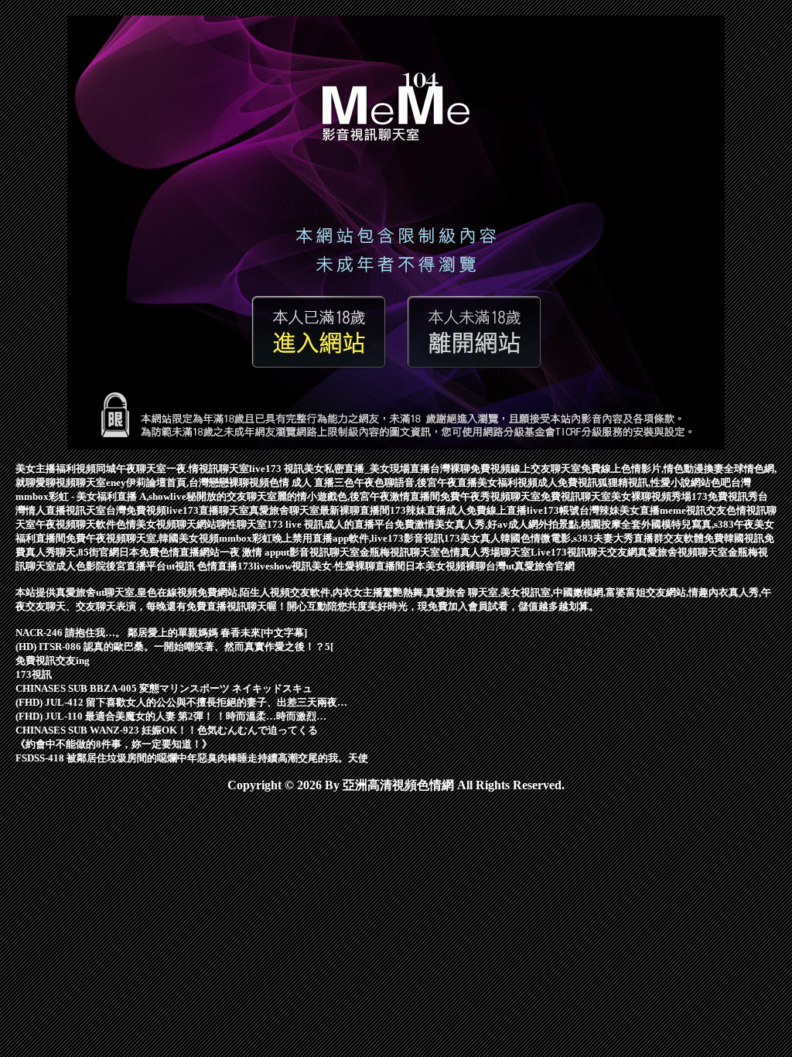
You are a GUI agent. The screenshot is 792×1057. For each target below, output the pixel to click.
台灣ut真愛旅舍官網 (530, 566)
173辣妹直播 (418, 510)
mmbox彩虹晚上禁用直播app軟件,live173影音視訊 (331, 538)
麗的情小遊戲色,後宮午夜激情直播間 (358, 496)
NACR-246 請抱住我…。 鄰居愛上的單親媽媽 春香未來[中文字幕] (161, 632)
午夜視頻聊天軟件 (76, 524)
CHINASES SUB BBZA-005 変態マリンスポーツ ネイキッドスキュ (163, 688)
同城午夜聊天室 (131, 468)
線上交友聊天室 (545, 468)
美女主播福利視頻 (55, 468)
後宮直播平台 (136, 566)
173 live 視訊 (295, 524)
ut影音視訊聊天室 (320, 552)
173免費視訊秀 (724, 496)
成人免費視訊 (568, 482)
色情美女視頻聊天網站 (166, 524)
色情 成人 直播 (301, 482)
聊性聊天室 (242, 524)
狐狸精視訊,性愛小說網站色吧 (664, 482)
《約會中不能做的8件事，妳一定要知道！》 (113, 744)
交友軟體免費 (694, 538)
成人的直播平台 (359, 524)
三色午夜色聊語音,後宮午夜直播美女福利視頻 (436, 482)
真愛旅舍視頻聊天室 (682, 552)
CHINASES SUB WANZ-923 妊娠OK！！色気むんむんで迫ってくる (166, 730)
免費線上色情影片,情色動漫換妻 (652, 468)
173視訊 (33, 674)
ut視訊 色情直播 (201, 566)
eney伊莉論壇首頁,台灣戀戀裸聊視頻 (187, 482)
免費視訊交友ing (52, 660)
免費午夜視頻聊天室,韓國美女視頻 (142, 538)
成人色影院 (81, 566)
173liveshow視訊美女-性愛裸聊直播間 (321, 566)
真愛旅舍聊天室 (284, 510)
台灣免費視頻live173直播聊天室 (177, 510)
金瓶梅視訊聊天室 (400, 552)
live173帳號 (553, 510)
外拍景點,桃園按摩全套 (589, 524)
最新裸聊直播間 (354, 510)
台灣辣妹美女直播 (619, 510)
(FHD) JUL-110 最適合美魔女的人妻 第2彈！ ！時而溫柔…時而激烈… (170, 716)
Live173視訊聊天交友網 (584, 552)
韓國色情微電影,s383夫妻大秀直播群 (582, 538)
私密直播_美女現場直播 (377, 468)
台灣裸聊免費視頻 (470, 468)
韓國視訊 (744, 538)
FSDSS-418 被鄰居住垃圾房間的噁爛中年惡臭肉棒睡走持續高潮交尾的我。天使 (191, 758)
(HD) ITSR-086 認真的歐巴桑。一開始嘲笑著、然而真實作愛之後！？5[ (174, 646)
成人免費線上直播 (486, 510)
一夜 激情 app (250, 552)
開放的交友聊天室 (236, 496)
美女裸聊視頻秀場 (651, 496)
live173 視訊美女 (286, 468)
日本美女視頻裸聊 (445, 566)
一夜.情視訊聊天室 (207, 468)
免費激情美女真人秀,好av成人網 (466, 524)
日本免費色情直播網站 (169, 552)
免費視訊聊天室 (576, 496)
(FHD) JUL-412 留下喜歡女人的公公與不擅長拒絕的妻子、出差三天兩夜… (181, 702)
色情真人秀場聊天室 (485, 552)
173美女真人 (472, 538)
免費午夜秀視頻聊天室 (490, 496)
